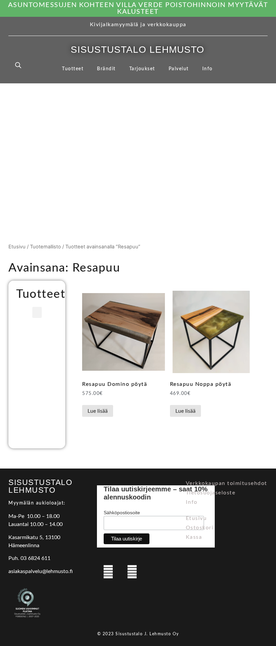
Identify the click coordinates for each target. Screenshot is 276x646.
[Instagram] (132, 572)
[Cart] (258, 65)
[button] (37, 312)
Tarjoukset (142, 69)
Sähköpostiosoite (122, 512)
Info (207, 69)
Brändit (106, 69)
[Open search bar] (18, 65)
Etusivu (17, 247)
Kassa (194, 537)
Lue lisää (98, 411)
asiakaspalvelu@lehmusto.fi (40, 571)
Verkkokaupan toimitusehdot (226, 483)
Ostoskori (200, 527)
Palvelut (179, 69)
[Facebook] (108, 572)
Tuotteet (72, 69)
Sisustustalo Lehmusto (137, 49)
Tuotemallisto (45, 247)
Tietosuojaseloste (211, 492)
